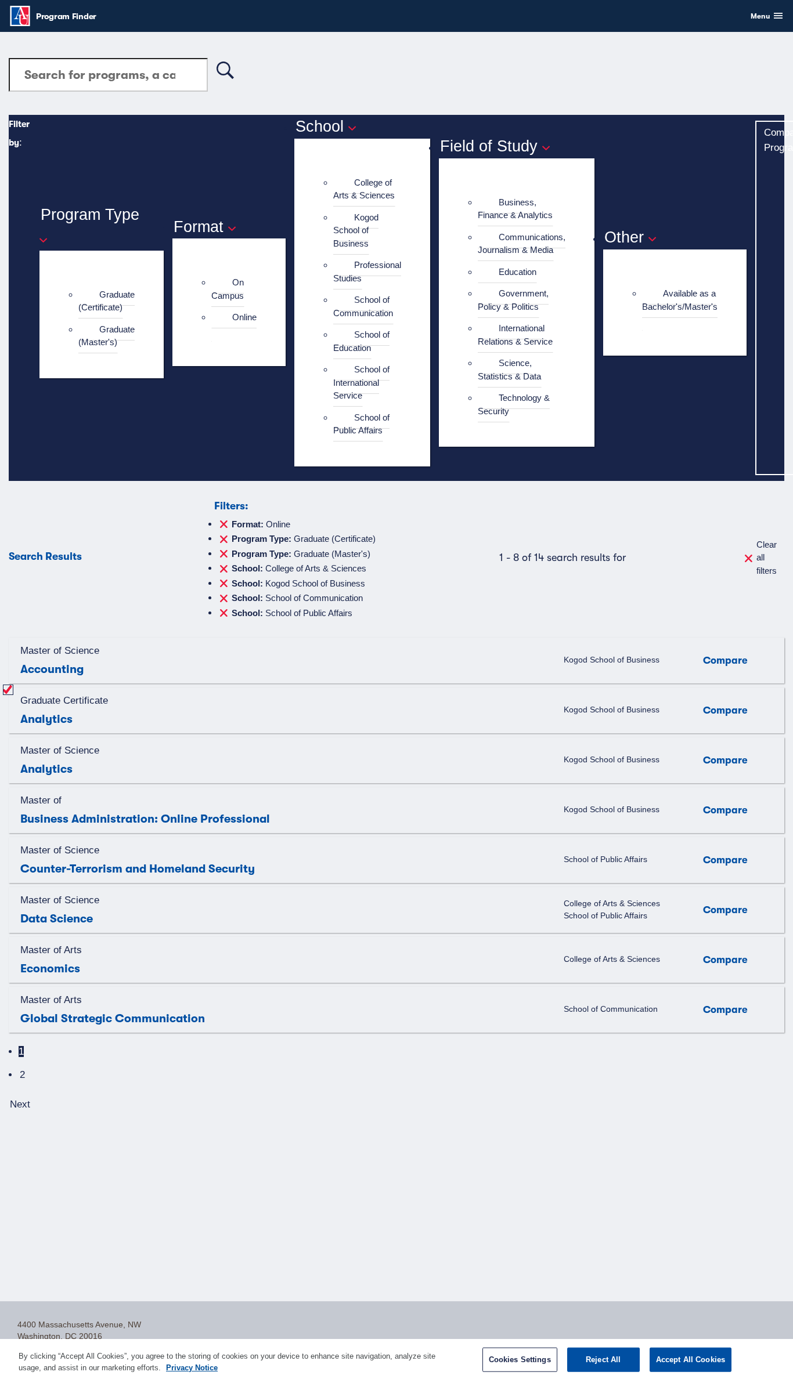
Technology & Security (514, 404)
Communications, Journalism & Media (521, 243)
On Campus (227, 289)
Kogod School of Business (356, 230)
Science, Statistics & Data (509, 369)
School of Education (361, 341)
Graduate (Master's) (106, 336)
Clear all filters (766, 558)
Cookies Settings (520, 1359)
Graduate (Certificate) (106, 301)
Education (517, 272)
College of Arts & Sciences (364, 189)
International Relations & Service (515, 334)
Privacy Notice (192, 1367)
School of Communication (363, 306)
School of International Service (361, 382)
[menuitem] (106, 301)
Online (244, 317)
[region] (396, 1359)
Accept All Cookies (690, 1359)
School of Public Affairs (361, 424)
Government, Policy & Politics (513, 300)
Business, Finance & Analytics (515, 208)
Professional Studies (367, 271)
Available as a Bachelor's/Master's (680, 300)
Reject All (603, 1359)
